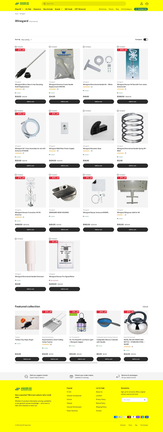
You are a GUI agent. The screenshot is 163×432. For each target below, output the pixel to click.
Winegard (22, 14)
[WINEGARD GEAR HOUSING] (64, 192)
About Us (99, 392)
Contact (99, 411)
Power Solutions (72, 411)
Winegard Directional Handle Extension (29, 276)
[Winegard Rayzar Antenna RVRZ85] (98, 192)
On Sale (28, 9)
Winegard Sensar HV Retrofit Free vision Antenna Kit (132, 85)
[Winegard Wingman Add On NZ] (132, 192)
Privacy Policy (101, 399)
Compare (138, 39)
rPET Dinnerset (80, 9)
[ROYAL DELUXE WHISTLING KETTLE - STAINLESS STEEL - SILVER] (136, 323)
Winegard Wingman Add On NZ (128, 212)
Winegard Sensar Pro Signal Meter (61, 276)
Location (99, 396)
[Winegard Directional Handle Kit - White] (98, 64)
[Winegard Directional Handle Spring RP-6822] (132, 128)
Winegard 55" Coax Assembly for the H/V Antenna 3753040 (30, 150)
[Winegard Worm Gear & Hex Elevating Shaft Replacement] (30, 64)
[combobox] (84, 4)
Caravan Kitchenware (74, 407)
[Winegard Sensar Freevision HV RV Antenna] (30, 192)
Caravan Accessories (74, 396)
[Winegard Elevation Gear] (98, 128)
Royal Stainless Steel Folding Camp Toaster (52, 341)
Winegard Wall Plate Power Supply (61, 149)
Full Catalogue (126, 9)
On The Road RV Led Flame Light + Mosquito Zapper (81, 341)
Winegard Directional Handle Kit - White (98, 84)
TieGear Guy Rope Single (24, 340)
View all (145, 306)
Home (16, 14)
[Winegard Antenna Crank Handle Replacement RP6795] (64, 64)
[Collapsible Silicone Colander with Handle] (109, 323)
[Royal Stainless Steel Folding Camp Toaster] (54, 323)
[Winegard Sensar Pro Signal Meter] (64, 256)
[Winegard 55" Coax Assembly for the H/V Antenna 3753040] (30, 128)
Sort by (17, 39)
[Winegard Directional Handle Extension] (30, 256)
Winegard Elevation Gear (92, 149)
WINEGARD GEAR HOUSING (59, 212)
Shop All (18, 9)
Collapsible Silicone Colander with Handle (107, 341)
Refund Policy (100, 403)
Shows (111, 9)
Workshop (102, 9)
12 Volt (69, 392)
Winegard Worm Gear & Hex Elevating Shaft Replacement (29, 85)
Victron (69, 399)
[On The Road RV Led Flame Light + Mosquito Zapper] (81, 323)
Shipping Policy (101, 407)
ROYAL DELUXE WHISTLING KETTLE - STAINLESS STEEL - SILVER (134, 342)
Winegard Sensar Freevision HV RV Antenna (28, 213)
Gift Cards (68, 9)
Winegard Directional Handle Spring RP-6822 (131, 150)
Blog (117, 9)
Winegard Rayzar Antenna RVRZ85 (95, 212)
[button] (147, 4)
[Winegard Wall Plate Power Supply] (64, 128)
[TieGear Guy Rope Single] (27, 323)
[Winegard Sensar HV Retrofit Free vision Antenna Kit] (132, 64)
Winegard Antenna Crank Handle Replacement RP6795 (61, 85)
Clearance (37, 9)
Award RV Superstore (25, 425)
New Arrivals (48, 9)
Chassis (69, 403)
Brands (57, 9)
